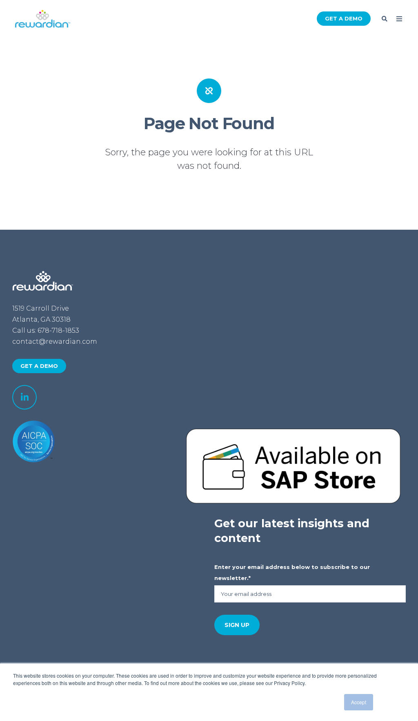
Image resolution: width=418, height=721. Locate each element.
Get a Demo (343, 18)
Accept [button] (358, 702)
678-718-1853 (58, 330)
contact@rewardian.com (54, 341)
